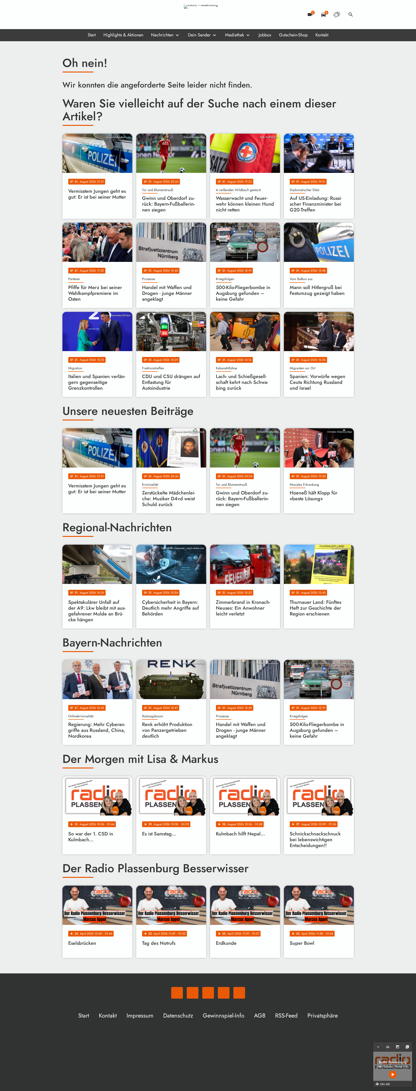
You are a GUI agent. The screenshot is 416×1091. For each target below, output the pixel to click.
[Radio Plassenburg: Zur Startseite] (208, 14)
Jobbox (265, 35)
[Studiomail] (96, 14)
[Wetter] (337, 14)
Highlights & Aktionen (123, 35)
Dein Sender (199, 35)
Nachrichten (162, 35)
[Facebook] (77, 14)
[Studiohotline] (106, 14)
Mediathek (234, 35)
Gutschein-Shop (293, 35)
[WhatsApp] (67, 14)
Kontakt (321, 35)
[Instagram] (87, 14)
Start (92, 35)
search (351, 14)
